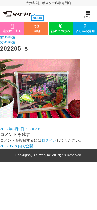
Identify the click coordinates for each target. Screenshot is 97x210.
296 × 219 (32, 129)
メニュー (88, 17)
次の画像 (7, 42)
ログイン (49, 140)
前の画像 (7, 37)
